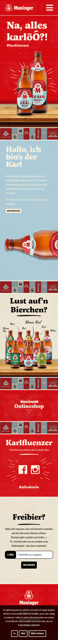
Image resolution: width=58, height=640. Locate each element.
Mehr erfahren (37, 633)
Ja (14, 633)
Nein (23, 633)
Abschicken (29, 565)
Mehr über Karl (13, 211)
